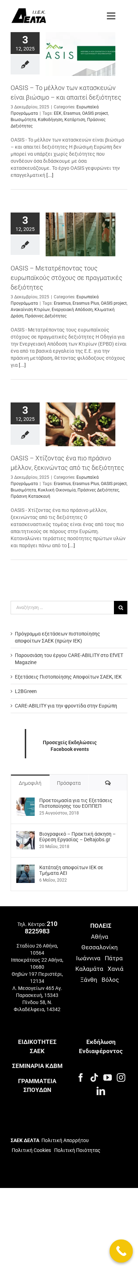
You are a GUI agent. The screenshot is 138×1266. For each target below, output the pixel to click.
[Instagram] (121, 1077)
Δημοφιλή (30, 783)
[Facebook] (80, 1077)
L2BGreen (26, 691)
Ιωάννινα (88, 958)
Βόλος (110, 979)
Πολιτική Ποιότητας (76, 1150)
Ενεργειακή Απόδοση (72, 309)
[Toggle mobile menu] (112, 16)
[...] (49, 175)
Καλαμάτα (89, 968)
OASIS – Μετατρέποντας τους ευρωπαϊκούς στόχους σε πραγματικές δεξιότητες (66, 277)
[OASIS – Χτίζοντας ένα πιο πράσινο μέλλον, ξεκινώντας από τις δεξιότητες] (80, 424)
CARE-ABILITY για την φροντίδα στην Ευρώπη (66, 706)
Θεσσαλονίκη (99, 947)
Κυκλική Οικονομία (57, 490)
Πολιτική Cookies (31, 1150)
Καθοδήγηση (50, 119)
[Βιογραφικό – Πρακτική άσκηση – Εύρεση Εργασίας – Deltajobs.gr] (25, 834)
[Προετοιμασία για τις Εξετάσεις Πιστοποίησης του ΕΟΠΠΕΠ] (25, 801)
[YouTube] (107, 1077)
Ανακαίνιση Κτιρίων (30, 309)
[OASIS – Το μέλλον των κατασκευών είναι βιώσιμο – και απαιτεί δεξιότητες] (80, 54)
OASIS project (95, 113)
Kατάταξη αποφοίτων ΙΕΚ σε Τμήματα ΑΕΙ (71, 870)
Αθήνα (99, 936)
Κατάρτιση (74, 119)
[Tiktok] (94, 1077)
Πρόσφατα (69, 783)
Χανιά (115, 968)
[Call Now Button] (121, 1251)
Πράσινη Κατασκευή (30, 496)
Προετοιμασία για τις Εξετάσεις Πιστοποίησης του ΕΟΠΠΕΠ (76, 803)
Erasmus (71, 113)
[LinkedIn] (101, 1091)
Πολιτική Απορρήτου (65, 1140)
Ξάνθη (88, 979)
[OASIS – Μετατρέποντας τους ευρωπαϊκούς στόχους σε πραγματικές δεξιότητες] (80, 234)
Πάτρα (114, 958)
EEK (58, 113)
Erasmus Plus (86, 303)
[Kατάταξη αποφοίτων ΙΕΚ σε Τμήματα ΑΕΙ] (25, 868)
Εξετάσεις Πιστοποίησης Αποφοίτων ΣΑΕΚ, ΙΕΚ (68, 677)
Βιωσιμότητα (23, 119)
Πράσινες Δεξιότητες (46, 315)
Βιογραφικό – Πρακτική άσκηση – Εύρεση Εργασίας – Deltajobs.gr (77, 836)
